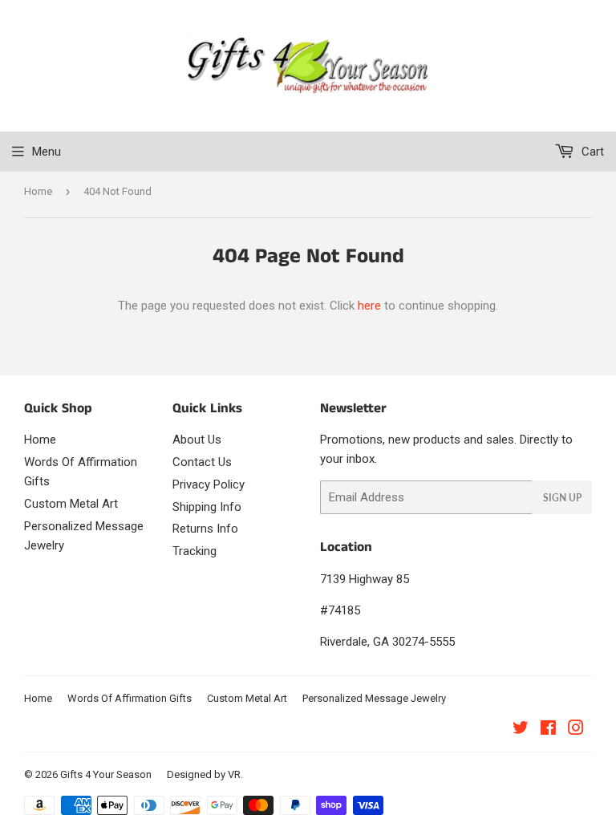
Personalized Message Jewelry (374, 698)
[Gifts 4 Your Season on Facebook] (548, 730)
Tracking (194, 551)
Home (38, 191)
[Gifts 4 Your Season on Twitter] (521, 730)
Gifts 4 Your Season (106, 774)
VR (234, 774)
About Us (196, 439)
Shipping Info (206, 507)
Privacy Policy (208, 484)
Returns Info (205, 528)
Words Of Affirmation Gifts (129, 698)
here (369, 305)
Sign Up (562, 498)
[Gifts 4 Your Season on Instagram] (576, 730)
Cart (591, 151)
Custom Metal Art (71, 504)
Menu (46, 151)
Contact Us (202, 462)
